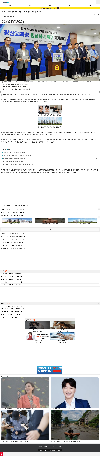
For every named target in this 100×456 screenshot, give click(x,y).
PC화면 (40, 450)
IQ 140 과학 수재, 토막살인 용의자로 (13, 161)
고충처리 (60, 446)
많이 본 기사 (4, 376)
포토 (70, 5)
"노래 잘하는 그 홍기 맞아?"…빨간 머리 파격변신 (17, 155)
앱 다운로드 (52, 450)
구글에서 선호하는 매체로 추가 (8, 16)
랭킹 (30, 5)
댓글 (50, 229)
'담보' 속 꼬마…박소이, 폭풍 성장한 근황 (14, 152)
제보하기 (46, 450)
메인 (10, 5)
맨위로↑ (59, 450)
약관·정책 (54, 446)
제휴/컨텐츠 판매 (47, 446)
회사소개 (40, 446)
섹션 (50, 5)
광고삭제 (1, 454)
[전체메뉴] (98, 2)
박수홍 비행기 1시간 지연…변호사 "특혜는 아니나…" (18, 164)
